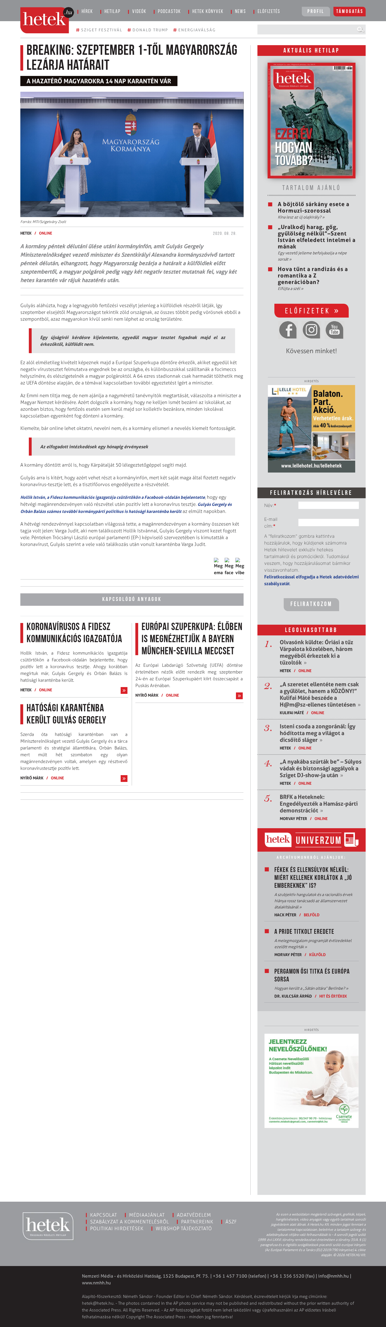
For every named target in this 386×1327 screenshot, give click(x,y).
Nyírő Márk (32, 777)
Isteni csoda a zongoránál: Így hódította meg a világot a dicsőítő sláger (317, 733)
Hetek (26, 233)
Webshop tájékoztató (184, 1228)
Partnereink (197, 1222)
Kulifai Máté (292, 712)
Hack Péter (285, 914)
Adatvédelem (194, 1215)
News (240, 11)
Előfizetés (269, 11)
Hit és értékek (333, 996)
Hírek (87, 11)
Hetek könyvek (208, 11)
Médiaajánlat (147, 1215)
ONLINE (45, 233)
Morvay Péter (293, 818)
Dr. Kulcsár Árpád (293, 996)
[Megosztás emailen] (218, 567)
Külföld (317, 954)
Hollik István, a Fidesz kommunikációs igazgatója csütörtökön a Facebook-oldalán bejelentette (112, 497)
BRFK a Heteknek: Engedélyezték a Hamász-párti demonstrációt (319, 803)
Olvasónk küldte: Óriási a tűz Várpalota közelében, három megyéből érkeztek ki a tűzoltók (316, 652)
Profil (315, 11)
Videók (139, 11)
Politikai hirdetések (117, 1228)
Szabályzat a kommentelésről (129, 1222)
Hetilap (113, 11)
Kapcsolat (103, 1215)
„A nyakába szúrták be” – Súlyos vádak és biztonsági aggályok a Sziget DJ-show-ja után (320, 768)
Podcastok (169, 11)
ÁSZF (231, 1222)
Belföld (312, 914)
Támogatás (350, 11)
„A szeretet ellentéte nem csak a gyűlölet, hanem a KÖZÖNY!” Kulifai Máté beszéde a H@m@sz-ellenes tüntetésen (320, 694)
